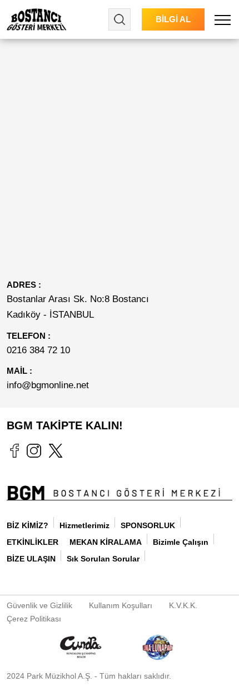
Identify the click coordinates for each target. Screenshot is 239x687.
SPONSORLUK (148, 525)
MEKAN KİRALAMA (105, 542)
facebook (14, 450)
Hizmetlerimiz (84, 525)
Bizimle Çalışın (180, 542)
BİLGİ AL (173, 19)
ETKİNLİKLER (32, 542)
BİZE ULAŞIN (31, 558)
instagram (34, 450)
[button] (222, 19)
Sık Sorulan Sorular (103, 558)
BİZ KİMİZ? (27, 525)
